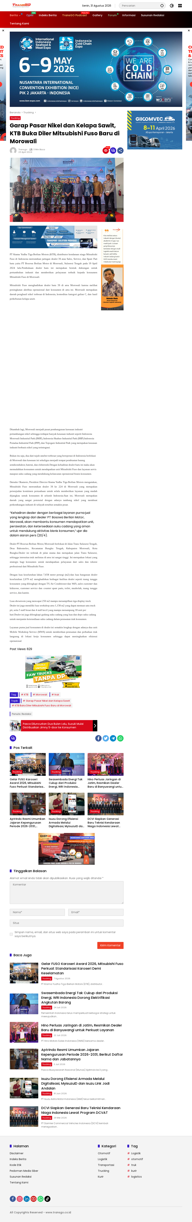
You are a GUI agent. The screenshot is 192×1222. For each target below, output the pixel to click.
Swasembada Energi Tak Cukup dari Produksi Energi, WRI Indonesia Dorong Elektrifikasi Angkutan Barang (65, 783)
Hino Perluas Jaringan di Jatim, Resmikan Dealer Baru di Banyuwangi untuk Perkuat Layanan (105, 783)
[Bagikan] (120, 150)
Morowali (41, 694)
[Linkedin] (27, 1199)
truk (57, 694)
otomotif (137, 1159)
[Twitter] (106, 738)
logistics (136, 1177)
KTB (26, 694)
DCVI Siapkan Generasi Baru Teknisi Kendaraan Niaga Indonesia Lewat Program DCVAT (104, 822)
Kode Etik (15, 1165)
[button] (162, 5)
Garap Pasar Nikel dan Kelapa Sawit (48, 701)
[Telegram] (113, 738)
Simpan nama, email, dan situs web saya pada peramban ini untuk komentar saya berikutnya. (65, 934)
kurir (134, 1171)
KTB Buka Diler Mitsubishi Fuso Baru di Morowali (43, 705)
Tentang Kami (19, 1182)
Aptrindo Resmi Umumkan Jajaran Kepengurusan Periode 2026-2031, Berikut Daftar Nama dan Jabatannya (27, 822)
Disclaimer (16, 1153)
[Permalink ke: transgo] (14, 150)
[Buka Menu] (180, 5)
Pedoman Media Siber (24, 1171)
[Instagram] (20, 1199)
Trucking (15, 118)
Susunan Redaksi (21, 1177)
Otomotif (104, 1153)
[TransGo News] (21, 5)
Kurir (101, 1177)
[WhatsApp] (120, 738)
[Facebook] (98, 738)
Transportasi (106, 1165)
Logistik (102, 1159)
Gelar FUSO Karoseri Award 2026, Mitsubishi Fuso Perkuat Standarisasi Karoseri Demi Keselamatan (27, 783)
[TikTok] (47, 1199)
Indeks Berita (18, 1159)
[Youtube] (34, 1199)
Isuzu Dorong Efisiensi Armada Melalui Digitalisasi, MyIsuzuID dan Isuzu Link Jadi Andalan (66, 822)
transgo (22, 149)
